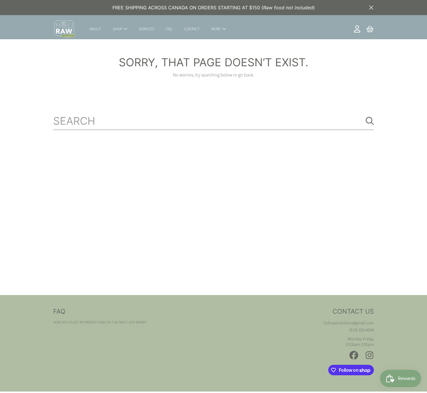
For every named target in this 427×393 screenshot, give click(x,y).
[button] (369, 29)
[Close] (371, 7)
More (216, 29)
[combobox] (213, 121)
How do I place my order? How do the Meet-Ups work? (100, 322)
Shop (118, 29)
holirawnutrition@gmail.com (349, 323)
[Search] (370, 121)
